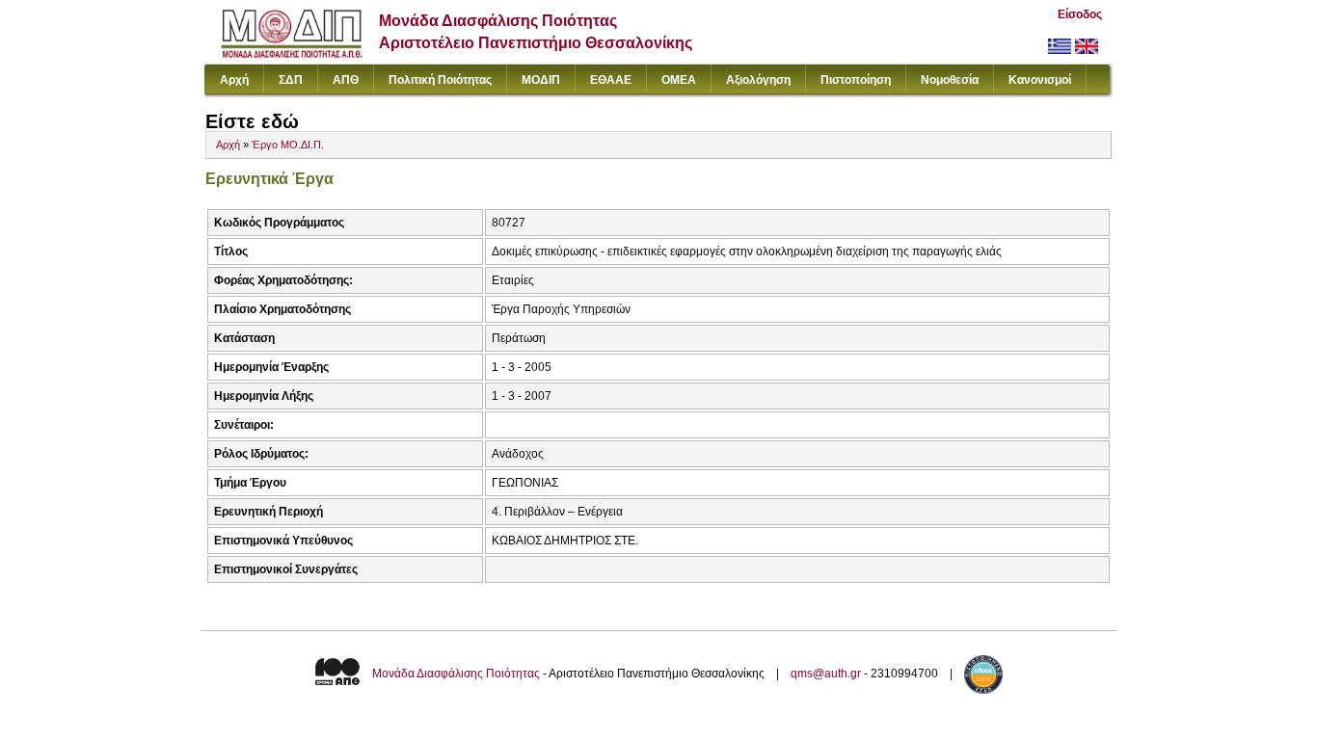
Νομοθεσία (950, 80)
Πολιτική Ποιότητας (440, 80)
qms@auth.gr (826, 673)
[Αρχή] (291, 53)
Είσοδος (1080, 14)
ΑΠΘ (346, 80)
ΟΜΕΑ (678, 80)
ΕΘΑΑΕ (611, 80)
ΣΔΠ (291, 80)
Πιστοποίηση (855, 80)
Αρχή (234, 80)
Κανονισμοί (1039, 80)
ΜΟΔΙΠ (541, 80)
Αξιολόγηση (758, 80)
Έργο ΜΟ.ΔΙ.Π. (288, 144)
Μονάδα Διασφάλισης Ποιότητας (456, 673)
